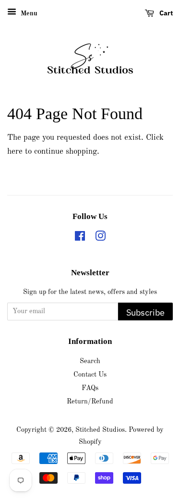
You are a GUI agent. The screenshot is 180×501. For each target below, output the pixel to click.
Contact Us (90, 374)
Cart (165, 13)
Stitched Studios (100, 430)
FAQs (90, 388)
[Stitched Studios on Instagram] (100, 238)
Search (90, 361)
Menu (28, 13)
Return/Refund (90, 401)
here (15, 151)
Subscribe (145, 312)
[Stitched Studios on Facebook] (79, 238)
